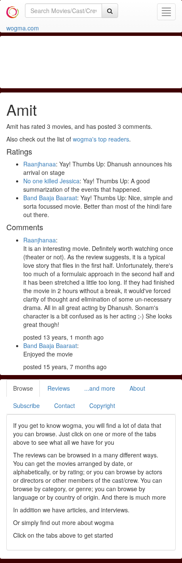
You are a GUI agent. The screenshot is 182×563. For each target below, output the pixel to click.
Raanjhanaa (39, 164)
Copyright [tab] (102, 405)
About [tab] (137, 388)
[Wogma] (12, 10)
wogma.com (22, 28)
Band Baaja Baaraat (50, 197)
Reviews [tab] (58, 388)
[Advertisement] (91, 61)
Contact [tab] (64, 405)
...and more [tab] (99, 388)
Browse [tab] (23, 388)
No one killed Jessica (51, 181)
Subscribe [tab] (26, 405)
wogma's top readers (101, 139)
